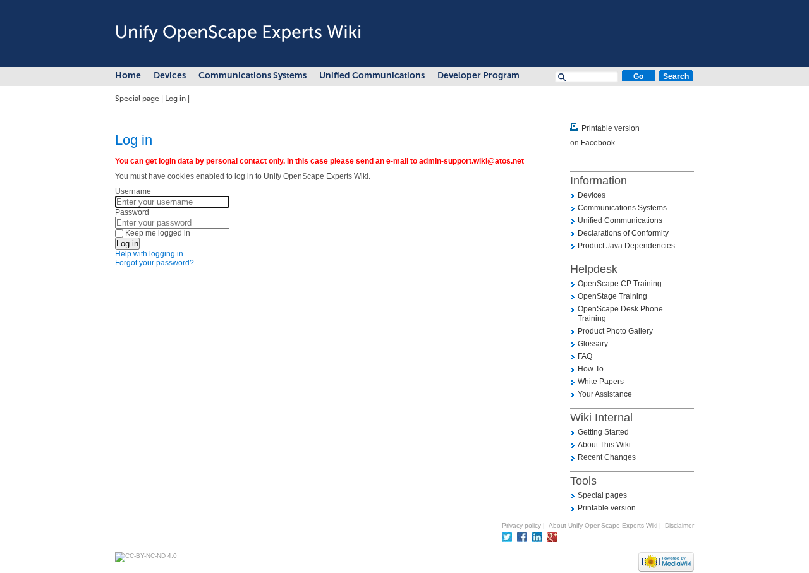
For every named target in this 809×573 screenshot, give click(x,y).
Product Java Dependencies (626, 245)
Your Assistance (605, 394)
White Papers (601, 381)
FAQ (585, 356)
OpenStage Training (612, 296)
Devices (170, 75)
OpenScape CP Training (620, 283)
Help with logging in (149, 254)
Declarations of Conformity (623, 233)
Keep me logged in (157, 233)
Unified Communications (372, 75)
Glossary (593, 343)
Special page (137, 98)
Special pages (602, 495)
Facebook (598, 142)
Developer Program (478, 75)
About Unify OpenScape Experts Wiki (603, 525)
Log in (175, 98)
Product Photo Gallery (615, 331)
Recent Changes (607, 457)
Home (128, 75)
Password (132, 212)
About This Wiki (604, 444)
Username (133, 191)
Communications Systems (252, 75)
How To (591, 369)
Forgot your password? (154, 262)
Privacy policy (521, 525)
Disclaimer (679, 525)
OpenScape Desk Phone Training (620, 314)
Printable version (610, 128)
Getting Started (603, 432)
